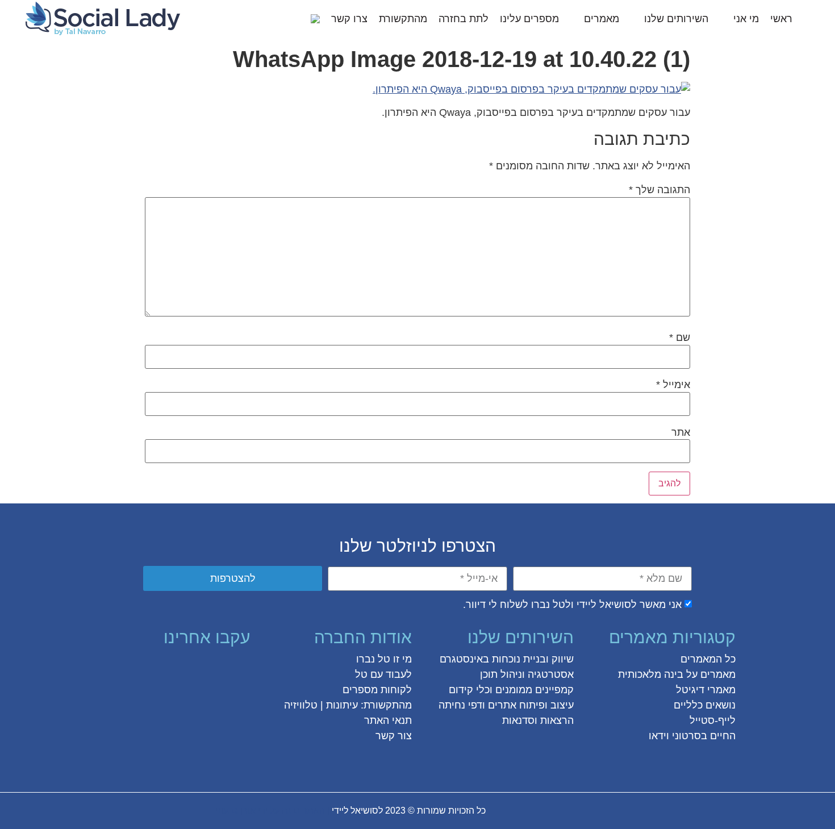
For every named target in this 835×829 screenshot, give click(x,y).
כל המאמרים (708, 659)
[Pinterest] (178, 667)
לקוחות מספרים (377, 689)
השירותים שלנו (676, 18)
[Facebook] (239, 667)
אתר (680, 432)
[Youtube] (137, 667)
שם (679, 337)
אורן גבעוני (235, 810)
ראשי (781, 18)
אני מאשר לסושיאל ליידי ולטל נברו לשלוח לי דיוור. (572, 604)
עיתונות (342, 705)
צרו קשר (349, 18)
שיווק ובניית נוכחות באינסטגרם (507, 659)
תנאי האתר (388, 720)
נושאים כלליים (705, 705)
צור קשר (393, 735)
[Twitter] (219, 667)
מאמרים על (709, 674)
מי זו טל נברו (384, 659)
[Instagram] (199, 667)
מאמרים (601, 18)
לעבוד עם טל (383, 674)
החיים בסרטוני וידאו (692, 735)
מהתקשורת (403, 18)
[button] (295, 18)
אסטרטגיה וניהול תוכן (527, 674)
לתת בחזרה (464, 18)
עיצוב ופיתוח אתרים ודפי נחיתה (506, 705)
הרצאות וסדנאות (538, 720)
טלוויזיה (301, 705)
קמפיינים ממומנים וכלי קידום (511, 689)
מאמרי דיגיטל (706, 689)
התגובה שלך (659, 190)
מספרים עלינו (529, 18)
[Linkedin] (158, 667)
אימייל (673, 385)
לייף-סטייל (713, 720)
